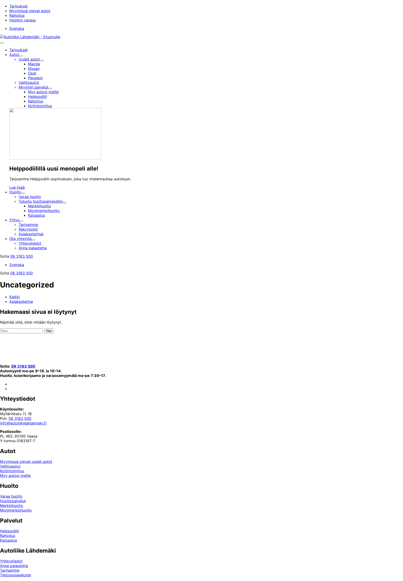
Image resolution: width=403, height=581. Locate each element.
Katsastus (8, 540)
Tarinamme (9, 570)
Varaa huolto (11, 496)
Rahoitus (16, 15)
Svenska (16, 28)
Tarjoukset (18, 6)
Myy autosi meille (15, 475)
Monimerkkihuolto (16, 510)
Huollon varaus (22, 20)
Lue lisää (17, 187)
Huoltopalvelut (13, 501)
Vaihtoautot (10, 466)
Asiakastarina (21, 301)
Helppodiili (9, 531)
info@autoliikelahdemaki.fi (23, 423)
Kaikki (14, 296)
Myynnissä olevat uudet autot (26, 461)
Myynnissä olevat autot (29, 10)
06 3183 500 (21, 256)
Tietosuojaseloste (15, 575)
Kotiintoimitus (12, 470)
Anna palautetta (14, 565)
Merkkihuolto (11, 505)
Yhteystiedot (11, 561)
